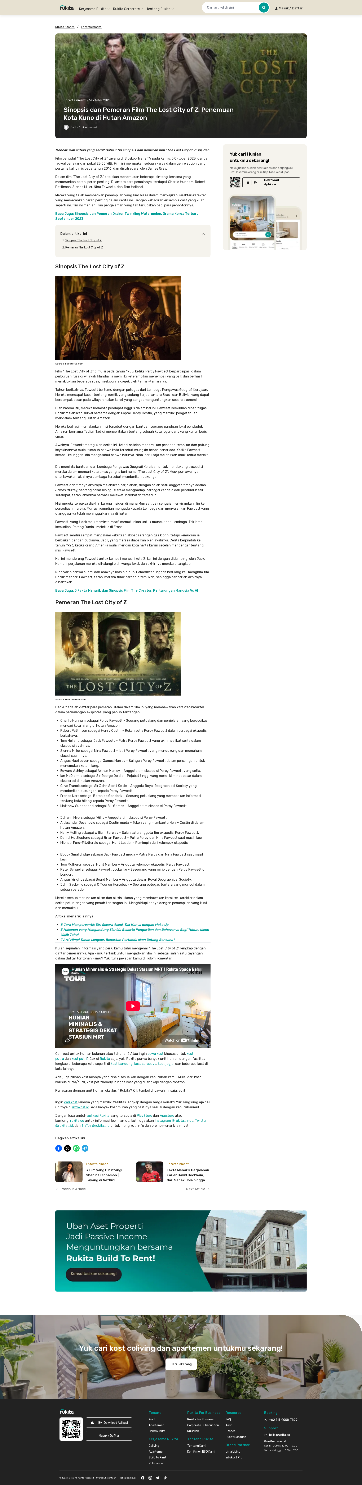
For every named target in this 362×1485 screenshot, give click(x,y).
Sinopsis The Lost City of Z (83, 240)
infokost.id (80, 1107)
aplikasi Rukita (98, 1116)
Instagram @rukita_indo (174, 1121)
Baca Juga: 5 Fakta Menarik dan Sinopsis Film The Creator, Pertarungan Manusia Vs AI (126, 590)
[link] (271, 182)
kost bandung (122, 1064)
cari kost (71, 1102)
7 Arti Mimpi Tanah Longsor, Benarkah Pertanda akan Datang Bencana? (117, 940)
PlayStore (144, 1116)
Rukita (105, 1059)
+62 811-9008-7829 (283, 1420)
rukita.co (77, 1121)
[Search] (264, 8)
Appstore (167, 1116)
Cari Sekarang (181, 1364)
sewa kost (155, 1054)
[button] (288, 8)
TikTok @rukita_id (95, 1126)
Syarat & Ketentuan (106, 1478)
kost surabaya (145, 1064)
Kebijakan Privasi (128, 1478)
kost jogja (165, 1064)
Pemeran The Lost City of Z (84, 247)
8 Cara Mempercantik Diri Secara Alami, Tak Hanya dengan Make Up (114, 925)
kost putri (79, 1059)
